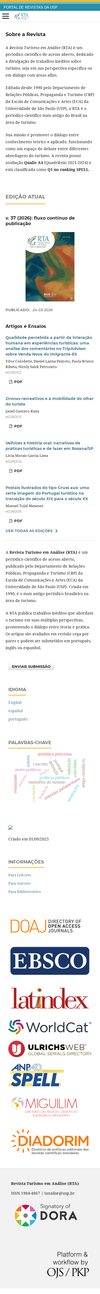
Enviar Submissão (31, 666)
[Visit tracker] (10, 828)
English (15, 702)
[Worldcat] (50, 1033)
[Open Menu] (5, 16)
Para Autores (19, 883)
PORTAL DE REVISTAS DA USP (31, 7)
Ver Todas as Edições (29, 530)
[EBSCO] (50, 975)
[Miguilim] (45, 1118)
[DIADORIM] (50, 1156)
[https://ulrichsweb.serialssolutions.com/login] (50, 1055)
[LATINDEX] (50, 1011)
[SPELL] (36, 1085)
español (15, 710)
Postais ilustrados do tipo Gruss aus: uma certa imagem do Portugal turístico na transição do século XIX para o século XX (47, 493)
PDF (17, 381)
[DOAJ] (50, 937)
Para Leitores (19, 874)
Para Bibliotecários (24, 891)
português (18, 719)
